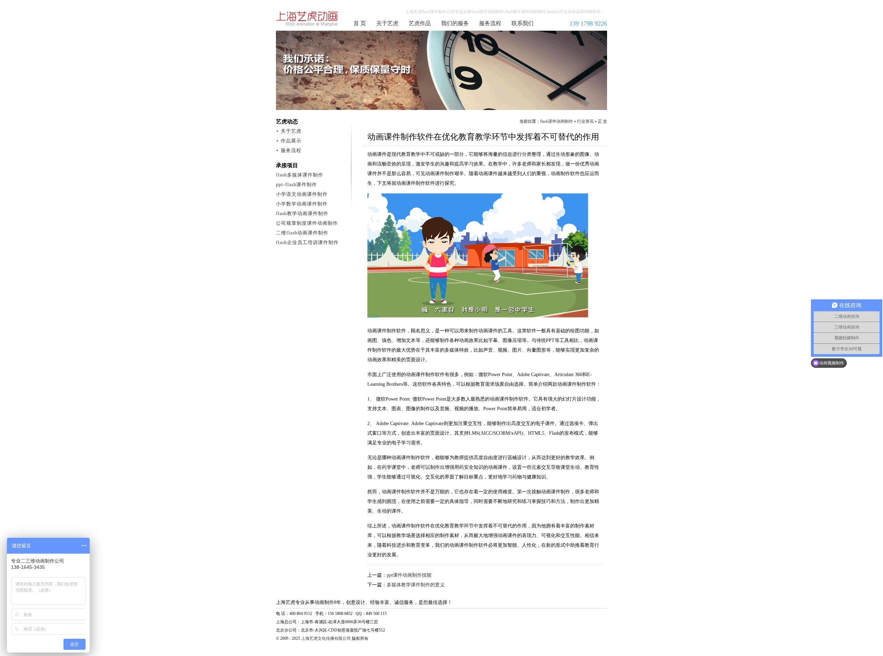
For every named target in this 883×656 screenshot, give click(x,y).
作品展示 (291, 140)
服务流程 (490, 23)
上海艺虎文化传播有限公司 (326, 638)
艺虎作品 (420, 23)
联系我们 (523, 23)
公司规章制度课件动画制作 (307, 223)
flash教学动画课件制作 (302, 213)
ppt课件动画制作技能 (409, 575)
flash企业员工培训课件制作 (307, 242)
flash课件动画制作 (307, 18)
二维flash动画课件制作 (302, 232)
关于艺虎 (387, 23)
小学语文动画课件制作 (302, 194)
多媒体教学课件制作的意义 (416, 584)
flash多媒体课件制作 (299, 175)
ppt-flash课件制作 (296, 184)
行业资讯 (585, 121)
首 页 (360, 23)
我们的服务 (455, 23)
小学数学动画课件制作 (302, 203)
